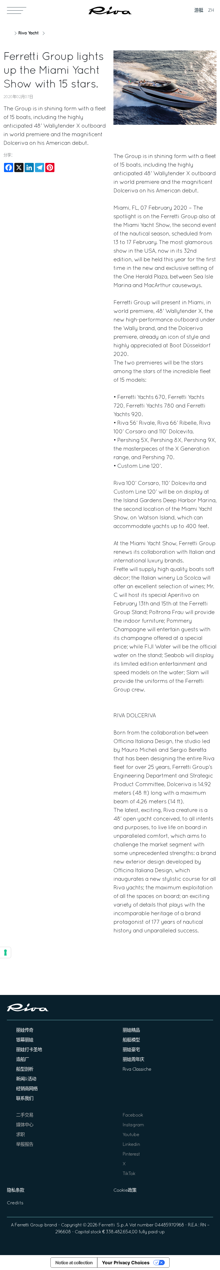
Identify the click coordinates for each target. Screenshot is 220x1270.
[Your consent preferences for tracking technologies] (5, 952)
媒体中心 (24, 1125)
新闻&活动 (26, 1079)
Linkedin (131, 1145)
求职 (20, 1135)
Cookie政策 (124, 1191)
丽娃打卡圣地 (29, 1050)
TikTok (129, 1174)
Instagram (133, 1125)
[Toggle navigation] (16, 10)
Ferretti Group (29, 1225)
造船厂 (22, 1060)
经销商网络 (27, 1089)
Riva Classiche (137, 1070)
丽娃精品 (131, 1031)
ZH (211, 11)
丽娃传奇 (24, 1031)
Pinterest (131, 1154)
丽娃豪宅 (131, 1050)
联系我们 (24, 1099)
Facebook (133, 1115)
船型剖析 (24, 1070)
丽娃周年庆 (133, 1060)
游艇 (198, 11)
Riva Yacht (28, 33)
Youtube (131, 1135)
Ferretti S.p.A (113, 1225)
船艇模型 (131, 1040)
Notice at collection (74, 1262)
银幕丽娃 (24, 1040)
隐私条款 (15, 1191)
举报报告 (24, 1145)
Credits (15, 1203)
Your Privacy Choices (126, 1262)
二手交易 (24, 1115)
